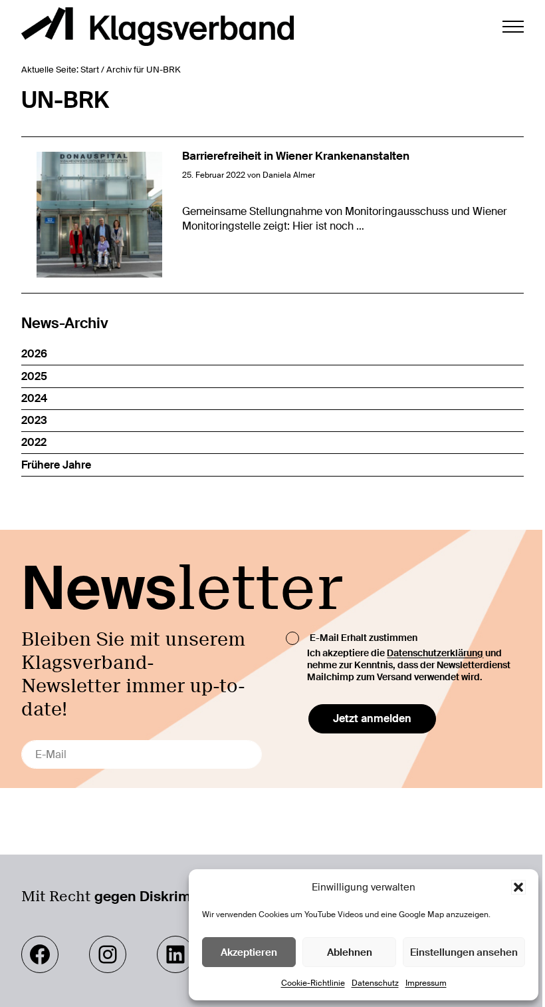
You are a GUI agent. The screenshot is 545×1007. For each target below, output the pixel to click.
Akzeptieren (249, 952)
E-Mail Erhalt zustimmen (363, 637)
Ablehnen (349, 952)
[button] (518, 887)
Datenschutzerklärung (435, 653)
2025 (34, 376)
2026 (34, 354)
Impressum (426, 983)
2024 (34, 398)
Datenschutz (375, 983)
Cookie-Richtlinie (313, 983)
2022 (34, 442)
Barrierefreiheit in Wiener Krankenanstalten (295, 156)
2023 (34, 420)
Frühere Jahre (56, 465)
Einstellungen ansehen (464, 952)
